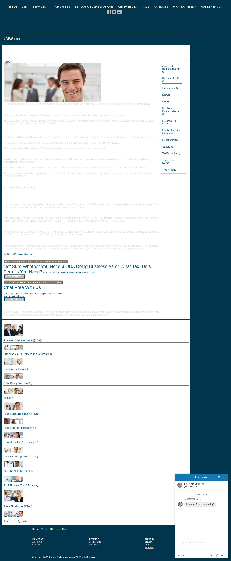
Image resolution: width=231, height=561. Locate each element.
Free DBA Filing (17, 6)
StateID (166, 146)
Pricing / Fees (60, 6)
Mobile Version (211, 6)
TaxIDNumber (170, 153)
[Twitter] (114, 11)
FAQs (145, 6)
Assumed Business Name (171, 67)
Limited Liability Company (171, 131)
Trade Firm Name (168, 161)
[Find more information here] (201, 516)
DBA (165, 94)
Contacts (161, 6)
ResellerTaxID (170, 140)
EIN (164, 101)
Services (39, 6)
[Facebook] (109, 11)
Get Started (14, 276)
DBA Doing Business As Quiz (94, 6)
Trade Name (169, 169)
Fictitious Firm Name (15, 428)
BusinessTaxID (170, 78)
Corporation (169, 88)
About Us (37, 541)
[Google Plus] (119, 11)
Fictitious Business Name (171, 109)
